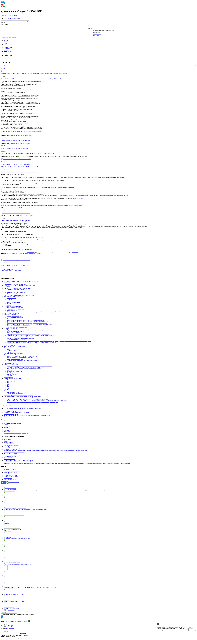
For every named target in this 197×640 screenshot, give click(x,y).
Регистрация (96, 35)
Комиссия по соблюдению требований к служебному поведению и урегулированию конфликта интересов (35, 336)
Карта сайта (7, 473)
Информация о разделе (13, 379)
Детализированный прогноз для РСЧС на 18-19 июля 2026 (16, 140)
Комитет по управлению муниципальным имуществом (18, 395)
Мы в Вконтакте (8, 478)
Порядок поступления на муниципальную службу (20, 357)
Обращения (7, 52)
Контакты (9, 299)
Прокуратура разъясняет (10, 411)
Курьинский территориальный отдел (16, 289)
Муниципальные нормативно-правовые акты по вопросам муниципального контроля (29, 366)
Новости (9, 349)
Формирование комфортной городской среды (16, 433)
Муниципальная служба (10, 354)
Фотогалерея (7, 431)
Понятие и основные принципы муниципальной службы (22, 356)
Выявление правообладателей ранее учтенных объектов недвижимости (22, 396)
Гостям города (7, 428)
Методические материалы (13, 332)
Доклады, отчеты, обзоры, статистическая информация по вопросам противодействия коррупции (32, 342)
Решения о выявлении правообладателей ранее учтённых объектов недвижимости (28, 399)
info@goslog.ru (10, 628)
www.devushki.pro (31, 252)
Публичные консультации (13, 302)
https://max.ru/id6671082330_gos (19, 199)
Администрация (8, 47)
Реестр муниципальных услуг (14, 316)
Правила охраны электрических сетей (14, 452)
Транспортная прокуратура (11, 414)
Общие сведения (11, 298)
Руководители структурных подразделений (15, 284)
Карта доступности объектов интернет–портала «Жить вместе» (20, 461)
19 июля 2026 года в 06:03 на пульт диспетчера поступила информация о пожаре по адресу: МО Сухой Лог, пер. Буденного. (33, 78)
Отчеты (9, 305)
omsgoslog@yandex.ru (26, 638)
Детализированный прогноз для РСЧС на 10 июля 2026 (15, 213)
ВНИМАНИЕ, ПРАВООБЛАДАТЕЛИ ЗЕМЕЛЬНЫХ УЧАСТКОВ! (18, 172)
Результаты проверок (9, 345)
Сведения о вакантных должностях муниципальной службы (23, 360)
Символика (7, 426)
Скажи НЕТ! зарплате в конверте (12, 448)
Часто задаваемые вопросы (14, 343)
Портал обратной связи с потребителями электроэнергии (19, 460)
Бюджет (6, 427)
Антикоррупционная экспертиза (15, 331)
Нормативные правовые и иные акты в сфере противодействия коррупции (26, 330)
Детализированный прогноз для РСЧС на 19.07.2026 (14, 148)
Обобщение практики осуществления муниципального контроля (24, 368)
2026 (8, 382)
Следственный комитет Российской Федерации (16, 412)
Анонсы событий (11, 350)
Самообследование (12, 372)
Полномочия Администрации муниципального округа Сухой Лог (21, 281)
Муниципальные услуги (10, 314)
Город (5, 41)
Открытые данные (8, 377)
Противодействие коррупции (11, 328)
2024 (8, 385)
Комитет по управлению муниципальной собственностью (19, 295)
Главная (6, 40)
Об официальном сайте (10, 469)
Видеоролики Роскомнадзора (11, 454)
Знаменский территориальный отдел (16, 292)
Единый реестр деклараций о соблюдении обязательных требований (25, 367)
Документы (7, 48)
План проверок (11, 370)
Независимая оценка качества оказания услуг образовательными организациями (28, 321)
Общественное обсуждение (11, 456)
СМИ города (7, 430)
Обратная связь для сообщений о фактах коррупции (20, 338)
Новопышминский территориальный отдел (18, 293)
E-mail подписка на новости (11, 476)
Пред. (6, 270)
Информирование (11, 374)
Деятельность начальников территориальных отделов (18, 288)
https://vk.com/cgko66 (78, 198)
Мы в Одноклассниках (10, 479)
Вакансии (3, 68)
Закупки (6, 50)
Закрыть (3, 22)
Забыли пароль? (97, 34)
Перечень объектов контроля (14, 371)
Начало (2, 270)
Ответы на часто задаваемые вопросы (17, 327)
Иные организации (12, 310)
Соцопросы (7, 446)
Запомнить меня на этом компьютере (104, 30)
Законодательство (11, 300)
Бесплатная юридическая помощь (12, 453)
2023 (8, 386)
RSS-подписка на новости (10, 475)
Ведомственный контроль (10, 363)
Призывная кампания (9, 391)
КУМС (8, 287)
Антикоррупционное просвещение (16, 339)
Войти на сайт (4, 37)
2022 (8, 388)
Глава (5, 43)
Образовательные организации (15, 307)
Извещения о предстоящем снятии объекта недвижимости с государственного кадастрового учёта (32, 402)
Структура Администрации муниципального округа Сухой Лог (20, 285)
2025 (8, 384)
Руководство (7, 282)
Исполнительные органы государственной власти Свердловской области (23, 408)
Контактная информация (13, 361)
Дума (5, 44)
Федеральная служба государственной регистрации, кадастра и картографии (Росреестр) (27, 415)
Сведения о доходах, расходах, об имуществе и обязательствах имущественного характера (30, 335)
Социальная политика (9, 443)
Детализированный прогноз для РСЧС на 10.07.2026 (14, 265)
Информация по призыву (13, 392)
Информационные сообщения (15, 353)
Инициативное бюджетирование (12, 378)
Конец (19, 270)
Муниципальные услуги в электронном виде (18, 325)
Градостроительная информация (12, 423)
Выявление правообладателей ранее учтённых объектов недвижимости (25, 397)
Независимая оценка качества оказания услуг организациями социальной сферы (28, 318)
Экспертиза (10, 303)
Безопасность (7, 51)
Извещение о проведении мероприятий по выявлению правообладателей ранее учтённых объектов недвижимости (37, 400)
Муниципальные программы (11, 313)
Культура (6, 441)
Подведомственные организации (12, 306)
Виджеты (9, 375)
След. (15, 270)
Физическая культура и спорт (11, 445)
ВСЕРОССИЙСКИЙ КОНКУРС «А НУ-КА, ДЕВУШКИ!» (16, 221)
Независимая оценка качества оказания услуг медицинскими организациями (27, 323)
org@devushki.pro (73, 252)
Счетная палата (8, 46)
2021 (8, 389)
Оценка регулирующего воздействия (13, 296)
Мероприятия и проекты (13, 352)
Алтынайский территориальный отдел (17, 291)
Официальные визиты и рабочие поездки (14, 346)
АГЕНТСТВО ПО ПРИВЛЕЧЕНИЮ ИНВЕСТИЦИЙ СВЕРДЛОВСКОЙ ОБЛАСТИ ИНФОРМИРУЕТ (28, 153)
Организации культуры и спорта (15, 309)
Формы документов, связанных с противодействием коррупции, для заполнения (28, 334)
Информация (7, 348)
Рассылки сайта (8, 457)
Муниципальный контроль (11, 364)
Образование (7, 439)
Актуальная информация (10, 56)
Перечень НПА (11, 381)
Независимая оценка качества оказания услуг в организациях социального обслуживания (30, 324)
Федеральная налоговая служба (12, 416)
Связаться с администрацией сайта (13, 471)
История (6, 424)
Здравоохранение (8, 442)
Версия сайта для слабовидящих (12, 18)
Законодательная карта (10, 409)
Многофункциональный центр (15, 317)
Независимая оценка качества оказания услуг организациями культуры (25, 320)
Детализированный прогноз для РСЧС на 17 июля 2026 (15, 164)
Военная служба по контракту (15, 393)
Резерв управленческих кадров (15, 359)
